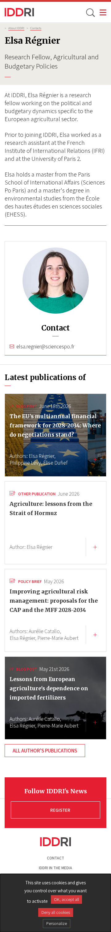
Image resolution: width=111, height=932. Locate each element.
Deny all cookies (55, 912)
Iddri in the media (55, 868)
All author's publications (45, 750)
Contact (55, 858)
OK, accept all (66, 899)
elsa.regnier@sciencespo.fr (45, 346)
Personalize (56, 923)
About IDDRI (16, 28)
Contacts (35, 28)
